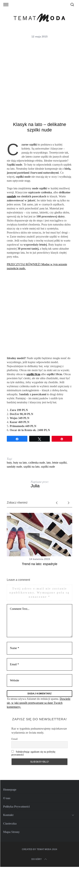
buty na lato (20, 462)
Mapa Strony (11, 831)
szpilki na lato (32, 466)
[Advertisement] (39, 80)
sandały (11, 196)
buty (9, 462)
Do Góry (36, 859)
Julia (35, 485)
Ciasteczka (10, 823)
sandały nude (14, 466)
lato (48, 462)
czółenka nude (36, 462)
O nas (6, 798)
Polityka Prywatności (16, 806)
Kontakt (8, 814)
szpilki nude (48, 466)
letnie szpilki (59, 462)
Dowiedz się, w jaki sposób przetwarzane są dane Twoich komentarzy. (38, 702)
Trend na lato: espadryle (39, 564)
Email (14, 739)
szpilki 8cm (33, 374)
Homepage (9, 789)
